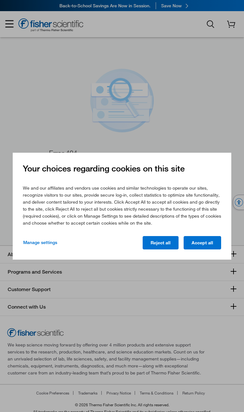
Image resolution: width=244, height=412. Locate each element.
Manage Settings (40, 242)
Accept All (202, 243)
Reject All (161, 243)
